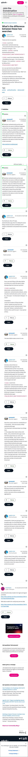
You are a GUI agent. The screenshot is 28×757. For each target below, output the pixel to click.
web (3, 92)
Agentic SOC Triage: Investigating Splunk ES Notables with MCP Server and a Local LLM (13, 701)
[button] (25, 23)
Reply (6, 102)
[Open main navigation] (26, 2)
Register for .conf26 (14, 636)
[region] (14, 749)
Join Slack (14, 655)
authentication (11, 90)
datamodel (20, 90)
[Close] (26, 743)
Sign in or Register (18, 14)
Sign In (20, 2)
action (4, 90)
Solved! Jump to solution (10, 23)
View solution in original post (10, 144)
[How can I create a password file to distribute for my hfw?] (26, 164)
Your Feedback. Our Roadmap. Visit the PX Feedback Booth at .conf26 (13, 688)
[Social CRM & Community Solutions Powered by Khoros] (22, 732)
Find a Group (14, 675)
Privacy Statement (13, 750)
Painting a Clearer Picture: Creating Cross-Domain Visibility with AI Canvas (13, 714)
